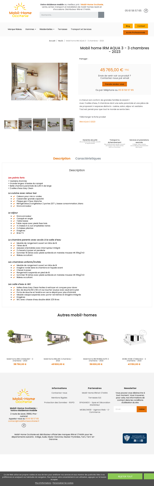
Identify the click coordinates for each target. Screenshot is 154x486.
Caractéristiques (88, 158)
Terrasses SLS (94, 397)
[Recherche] (101, 15)
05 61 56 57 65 (133, 10)
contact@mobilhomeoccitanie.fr (23, 421)
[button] (128, 26)
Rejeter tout (125, 476)
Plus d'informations (43, 483)
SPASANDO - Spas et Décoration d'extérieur (94, 403)
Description (62, 158)
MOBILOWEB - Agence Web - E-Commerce (95, 411)
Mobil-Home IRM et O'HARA (95, 392)
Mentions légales (59, 397)
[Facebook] (90, 59)
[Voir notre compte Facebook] (146, 10)
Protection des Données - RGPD (59, 402)
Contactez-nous (59, 392)
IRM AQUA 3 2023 (87, 122)
